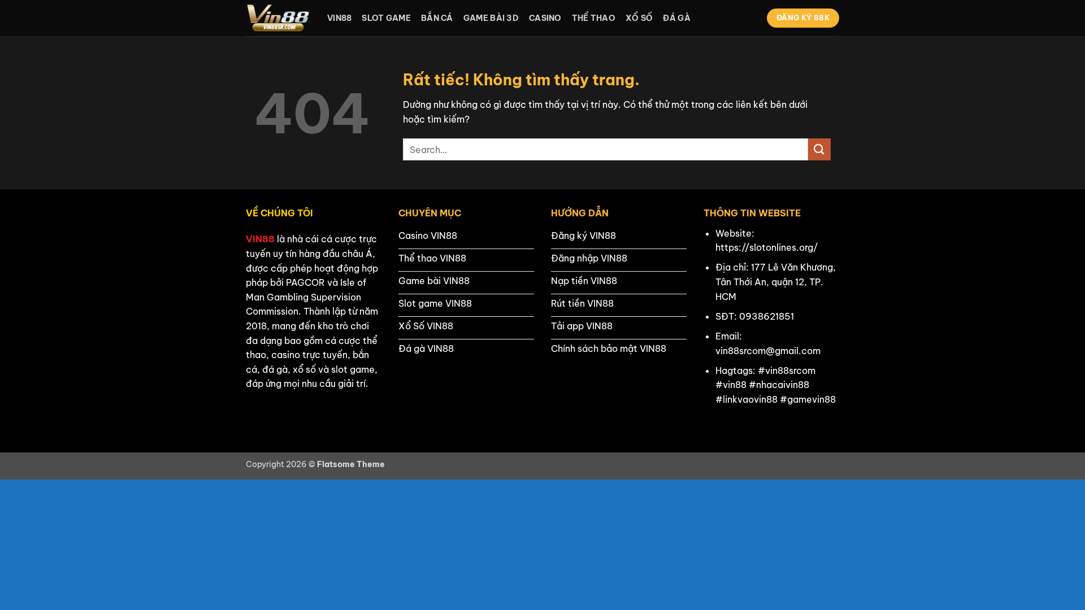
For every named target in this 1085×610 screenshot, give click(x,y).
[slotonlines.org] (278, 18)
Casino (545, 18)
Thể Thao (593, 18)
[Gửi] (819, 149)
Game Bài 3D (491, 18)
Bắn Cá (437, 18)
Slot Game (386, 18)
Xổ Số (639, 18)
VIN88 (260, 239)
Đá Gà (676, 18)
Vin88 (339, 18)
